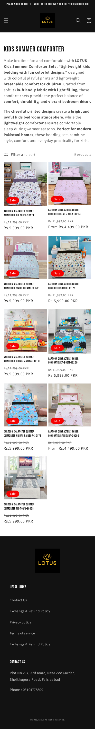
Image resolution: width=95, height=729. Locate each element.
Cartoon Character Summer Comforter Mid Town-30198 (19, 507)
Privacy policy (20, 622)
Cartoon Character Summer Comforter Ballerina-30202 (63, 434)
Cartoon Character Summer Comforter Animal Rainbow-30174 (22, 434)
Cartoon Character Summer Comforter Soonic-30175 (63, 286)
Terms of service (22, 633)
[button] (6, 20)
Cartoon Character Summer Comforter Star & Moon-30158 (64, 212)
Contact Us (18, 600)
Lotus (41, 719)
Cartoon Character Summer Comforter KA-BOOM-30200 (63, 361)
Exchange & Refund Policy (30, 611)
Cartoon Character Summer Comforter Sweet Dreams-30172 (21, 286)
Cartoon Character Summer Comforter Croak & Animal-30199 (22, 359)
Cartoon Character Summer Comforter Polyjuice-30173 (19, 213)
